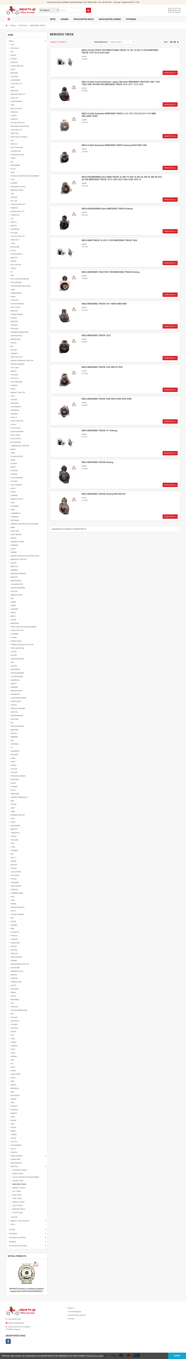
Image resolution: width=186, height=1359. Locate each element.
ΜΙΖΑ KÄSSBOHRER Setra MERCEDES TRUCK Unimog (107, 208)
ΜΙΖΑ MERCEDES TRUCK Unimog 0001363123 (104, 494)
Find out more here (94, 1356)
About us (71, 1308)
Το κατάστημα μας (74, 1311)
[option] (26, 1277)
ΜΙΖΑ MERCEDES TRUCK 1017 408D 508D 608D (104, 304)
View (166, 42)
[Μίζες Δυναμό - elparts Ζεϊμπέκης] (21, 10)
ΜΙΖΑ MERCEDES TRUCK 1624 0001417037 (102, 367)
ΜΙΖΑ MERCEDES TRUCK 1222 (96, 335)
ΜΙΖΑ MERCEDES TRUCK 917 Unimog (99, 430)
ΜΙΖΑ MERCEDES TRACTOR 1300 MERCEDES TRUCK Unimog (110, 272)
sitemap (71, 1319)
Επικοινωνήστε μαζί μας (77, 1315)
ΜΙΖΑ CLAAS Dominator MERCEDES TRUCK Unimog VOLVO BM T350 (114, 145)
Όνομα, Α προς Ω (116, 42)
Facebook (8, 1341)
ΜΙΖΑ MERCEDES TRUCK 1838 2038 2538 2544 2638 (107, 399)
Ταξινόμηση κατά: (100, 42)
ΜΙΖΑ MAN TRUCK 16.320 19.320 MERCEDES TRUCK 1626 (109, 240)
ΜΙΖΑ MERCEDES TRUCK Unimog (97, 462)
